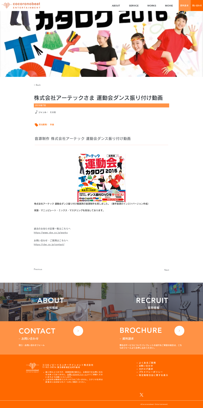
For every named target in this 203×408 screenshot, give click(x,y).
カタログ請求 (147, 369)
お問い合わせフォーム (77, 374)
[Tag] (36, 125)
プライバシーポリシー (152, 372)
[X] (141, 394)
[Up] (78, 331)
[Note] (36, 112)
